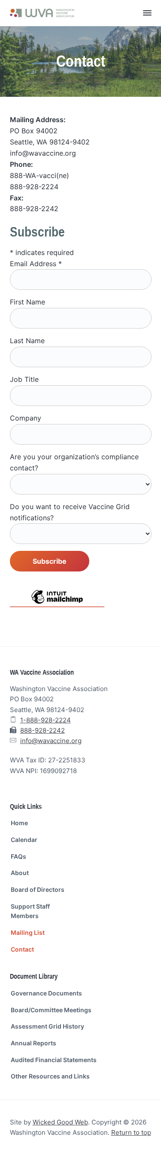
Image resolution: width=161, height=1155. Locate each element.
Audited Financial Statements (54, 1059)
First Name (27, 302)
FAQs (18, 856)
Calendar (24, 839)
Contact (22, 949)
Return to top (131, 1132)
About (20, 872)
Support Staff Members (30, 911)
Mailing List (28, 932)
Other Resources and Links (50, 1076)
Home (19, 822)
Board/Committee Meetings (51, 1010)
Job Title (24, 379)
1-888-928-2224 (45, 720)
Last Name (27, 340)
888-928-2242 (42, 730)
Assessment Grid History (47, 1026)
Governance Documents (46, 993)
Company (25, 418)
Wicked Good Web (60, 1122)
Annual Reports (33, 1043)
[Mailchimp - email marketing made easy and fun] (57, 603)
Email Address (36, 263)
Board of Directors (37, 889)
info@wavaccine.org (51, 741)
